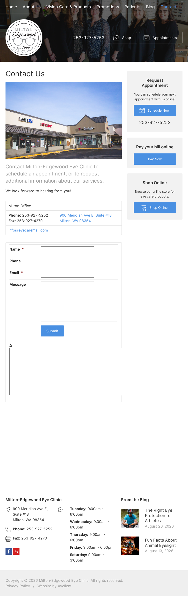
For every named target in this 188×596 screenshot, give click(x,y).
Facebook (9, 551)
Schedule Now (158, 110)
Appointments (164, 37)
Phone (15, 261)
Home (11, 6)
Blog (150, 6)
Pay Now (155, 159)
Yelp (16, 551)
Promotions (108, 6)
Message (17, 284)
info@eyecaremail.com (28, 230)
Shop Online (158, 207)
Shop (126, 37)
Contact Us (171, 6)
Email (16, 272)
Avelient (65, 586)
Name (16, 249)
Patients (132, 6)
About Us (32, 6)
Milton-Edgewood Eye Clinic (63, 580)
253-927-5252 (89, 37)
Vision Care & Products (68, 6)
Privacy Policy (18, 586)
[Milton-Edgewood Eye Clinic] (24, 37)
